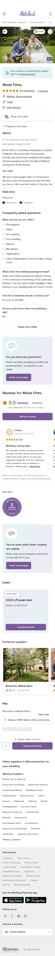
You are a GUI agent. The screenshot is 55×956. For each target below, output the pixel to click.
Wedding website (22, 884)
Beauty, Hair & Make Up (13, 779)
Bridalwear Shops (34, 790)
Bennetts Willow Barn (19, 686)
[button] (27, 361)
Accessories (21, 817)
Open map (43, 714)
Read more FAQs (27, 326)
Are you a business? (12, 876)
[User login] (50, 13)
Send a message (18, 377)
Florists (44, 801)
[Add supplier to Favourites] (50, 31)
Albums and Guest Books (14, 828)
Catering (32, 801)
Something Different (12, 790)
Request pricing (32, 745)
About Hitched (33, 876)
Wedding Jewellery (11, 839)
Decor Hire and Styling (13, 784)
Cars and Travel (28, 806)
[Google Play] (35, 902)
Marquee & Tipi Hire (12, 812)
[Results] (4, 31)
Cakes (41, 795)
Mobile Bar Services (38, 784)
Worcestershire (37, 22)
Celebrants (7, 834)
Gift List (5, 884)
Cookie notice (9, 867)
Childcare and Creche (27, 834)
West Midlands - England (14, 22)
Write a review (28, 416)
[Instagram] (25, 916)
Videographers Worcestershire (17, 729)
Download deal (25, 627)
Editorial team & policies (14, 880)
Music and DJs (27, 795)
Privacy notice (31, 862)
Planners (6, 817)
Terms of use (23, 858)
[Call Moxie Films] (6, 746)
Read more (8, 191)
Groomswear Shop (11, 823)
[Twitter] (12, 916)
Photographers (9, 806)
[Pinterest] (18, 916)
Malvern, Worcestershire (19, 96)
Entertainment (9, 795)
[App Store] (13, 902)
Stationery (19, 801)
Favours (6, 801)
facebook (11, 202)
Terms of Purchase (11, 862)
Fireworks (35, 828)
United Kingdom (18, 932)
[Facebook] (5, 916)
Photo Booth (32, 812)
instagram (28, 202)
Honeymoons (31, 823)
